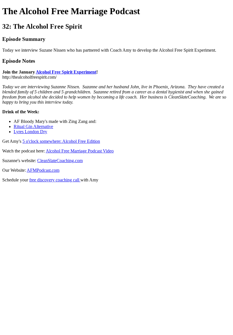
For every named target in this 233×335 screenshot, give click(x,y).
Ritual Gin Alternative (33, 126)
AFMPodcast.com (43, 170)
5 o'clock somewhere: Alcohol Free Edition (61, 141)
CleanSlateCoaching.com (60, 160)
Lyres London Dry (30, 131)
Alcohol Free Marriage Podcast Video (80, 150)
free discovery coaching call (54, 179)
